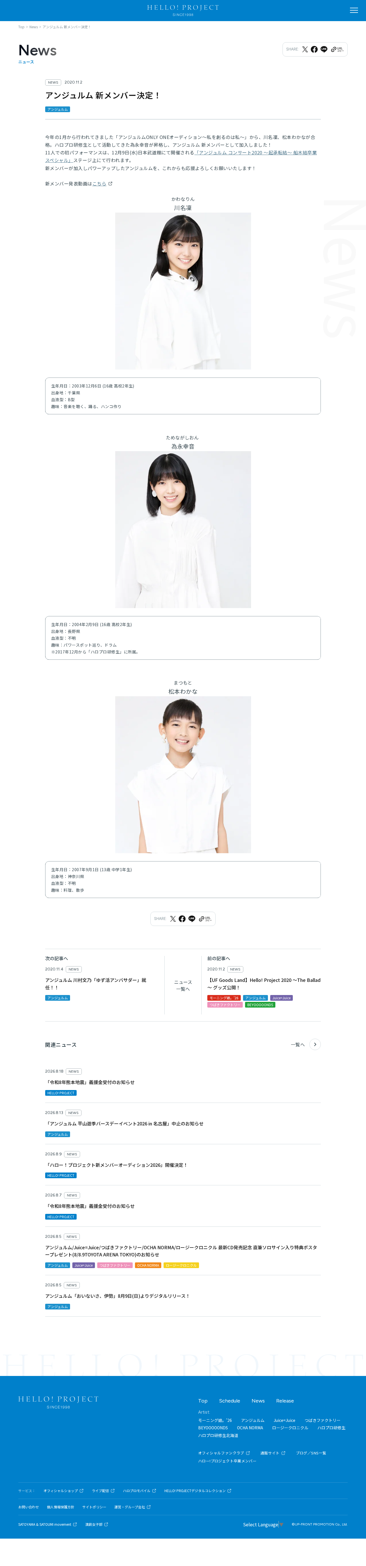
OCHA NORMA (250, 1427)
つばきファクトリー (323, 1420)
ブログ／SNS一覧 (311, 1453)
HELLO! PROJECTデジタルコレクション (195, 1490)
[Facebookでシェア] (314, 49)
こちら (99, 183)
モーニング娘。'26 (215, 1420)
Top (203, 1401)
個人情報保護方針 (60, 1507)
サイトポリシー (94, 1507)
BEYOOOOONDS (213, 1427)
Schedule (229, 1401)
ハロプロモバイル (136, 1490)
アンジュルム (252, 1420)
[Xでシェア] (305, 49)
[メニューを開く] (354, 10)
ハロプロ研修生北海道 (218, 1435)
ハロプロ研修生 (331, 1427)
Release (285, 1401)
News (258, 1401)
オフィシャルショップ (60, 1490)
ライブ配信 (100, 1490)
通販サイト (270, 1453)
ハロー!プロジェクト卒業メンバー (227, 1461)
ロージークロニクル (290, 1427)
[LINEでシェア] (324, 49)
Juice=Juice (284, 1420)
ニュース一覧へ (183, 985)
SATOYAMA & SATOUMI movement (44, 1524)
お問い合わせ (28, 1507)
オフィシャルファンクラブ (221, 1453)
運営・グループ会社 (129, 1507)
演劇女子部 (93, 1524)
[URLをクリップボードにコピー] (337, 49)
